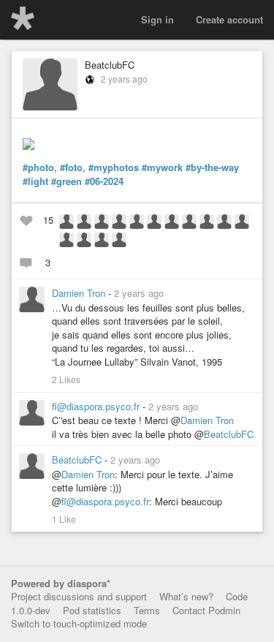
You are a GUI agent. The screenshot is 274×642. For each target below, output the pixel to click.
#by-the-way (212, 167)
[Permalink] (172, 293)
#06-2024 (104, 181)
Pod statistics (92, 610)
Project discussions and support (79, 596)
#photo (38, 167)
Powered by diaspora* (60, 583)
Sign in (157, 19)
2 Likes (66, 379)
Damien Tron (80, 293)
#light (35, 181)
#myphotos (113, 167)
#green (66, 181)
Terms (147, 610)
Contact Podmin (206, 610)
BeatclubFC (109, 65)
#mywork (162, 167)
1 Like (64, 519)
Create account (229, 19)
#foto (71, 167)
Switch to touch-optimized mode (79, 623)
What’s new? (186, 596)
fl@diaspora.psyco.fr (97, 406)
